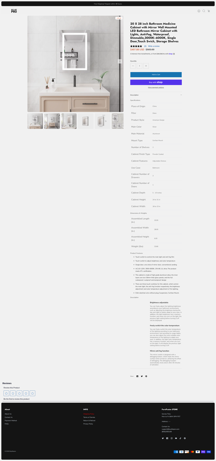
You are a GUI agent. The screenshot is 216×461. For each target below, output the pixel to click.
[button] (6, 393)
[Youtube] (176, 438)
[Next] (141, 3)
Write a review (154, 46)
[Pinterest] (185, 438)
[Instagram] (171, 438)
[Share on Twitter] (142, 376)
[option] (75, 64)
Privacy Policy (88, 424)
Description (134, 95)
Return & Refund (89, 421)
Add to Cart (156, 75)
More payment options (156, 88)
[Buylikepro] (14, 11)
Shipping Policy (88, 414)
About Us (8, 414)
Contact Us (8, 417)
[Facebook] (167, 438)
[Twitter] (163, 438)
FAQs (7, 424)
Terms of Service (89, 417)
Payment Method (11, 421)
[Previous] (75, 3)
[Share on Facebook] (137, 376)
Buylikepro (13, 451)
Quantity (133, 61)
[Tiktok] (180, 438)
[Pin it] (146, 376)
